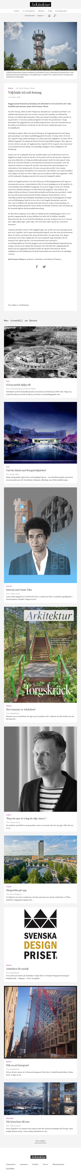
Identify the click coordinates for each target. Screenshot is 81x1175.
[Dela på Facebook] (36, 267)
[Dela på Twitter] (44, 267)
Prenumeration (30, 16)
